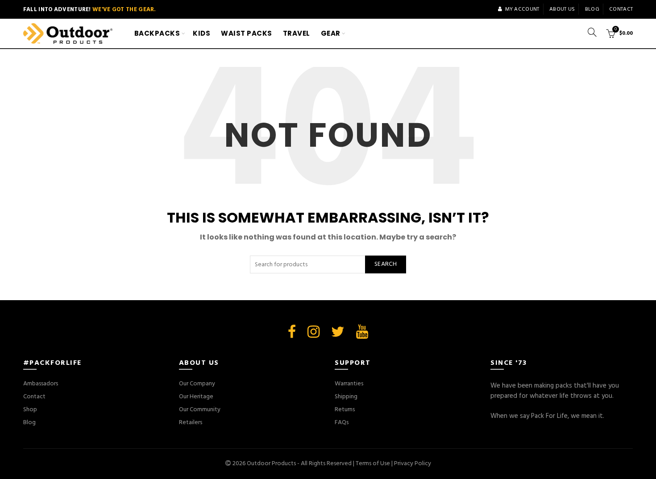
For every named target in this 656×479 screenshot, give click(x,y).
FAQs (342, 422)
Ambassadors (40, 384)
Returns (345, 410)
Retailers (190, 422)
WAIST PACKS (246, 33)
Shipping (346, 397)
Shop (30, 410)
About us (562, 9)
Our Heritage (196, 397)
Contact (621, 9)
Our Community (199, 410)
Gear (330, 33)
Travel (296, 33)
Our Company (197, 384)
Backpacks (157, 33)
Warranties (349, 384)
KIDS (201, 33)
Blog (592, 9)
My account (522, 9)
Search (385, 264)
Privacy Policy (412, 463)
